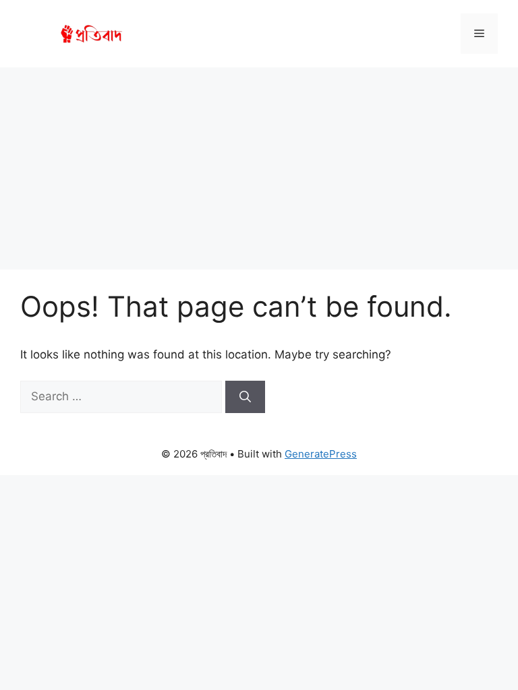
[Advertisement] (259, 168)
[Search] (245, 397)
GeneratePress (321, 453)
